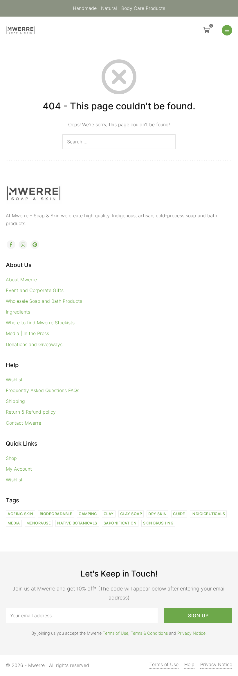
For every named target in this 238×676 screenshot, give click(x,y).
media (14, 523)
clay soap (131, 514)
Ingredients (18, 312)
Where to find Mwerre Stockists (40, 322)
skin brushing (158, 523)
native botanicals (77, 523)
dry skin (157, 514)
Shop (11, 458)
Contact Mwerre (23, 423)
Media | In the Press (27, 333)
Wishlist (14, 380)
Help (189, 664)
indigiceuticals (208, 514)
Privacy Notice (191, 633)
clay (109, 514)
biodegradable (56, 514)
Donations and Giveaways (34, 344)
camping (88, 514)
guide (179, 514)
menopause (38, 523)
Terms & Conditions (149, 633)
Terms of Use (115, 633)
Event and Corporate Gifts (35, 290)
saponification (120, 523)
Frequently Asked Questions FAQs (42, 390)
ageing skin (20, 514)
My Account (19, 469)
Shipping (15, 401)
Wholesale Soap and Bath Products (44, 301)
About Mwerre (21, 279)
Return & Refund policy (31, 412)
